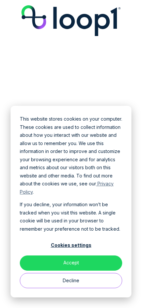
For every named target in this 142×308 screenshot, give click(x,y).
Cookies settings (71, 245)
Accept (71, 262)
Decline (71, 280)
